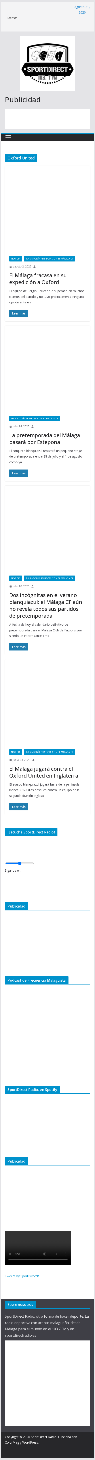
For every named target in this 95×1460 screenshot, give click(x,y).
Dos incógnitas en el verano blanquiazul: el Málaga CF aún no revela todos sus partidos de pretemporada (45, 605)
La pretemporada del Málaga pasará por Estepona (44, 438)
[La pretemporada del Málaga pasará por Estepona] (47, 368)
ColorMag (12, 1442)
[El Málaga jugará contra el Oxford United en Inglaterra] (47, 702)
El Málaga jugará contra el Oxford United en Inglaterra (43, 772)
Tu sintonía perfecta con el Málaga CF (49, 258)
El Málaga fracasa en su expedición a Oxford (38, 278)
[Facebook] (6, 877)
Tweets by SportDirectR (22, 1276)
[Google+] (6, 891)
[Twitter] (6, 884)
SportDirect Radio (43, 1437)
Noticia (15, 258)
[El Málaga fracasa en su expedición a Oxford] (47, 208)
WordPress (30, 1442)
